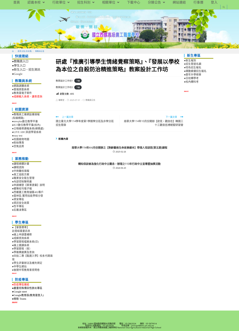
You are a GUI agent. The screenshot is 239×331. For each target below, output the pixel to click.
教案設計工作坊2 (64, 87)
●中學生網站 (19, 266)
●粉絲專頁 (18, 142)
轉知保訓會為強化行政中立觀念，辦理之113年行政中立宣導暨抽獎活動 (119, 164)
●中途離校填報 (20, 170)
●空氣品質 (18, 146)
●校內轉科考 (191, 81)
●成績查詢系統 (20, 238)
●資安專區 (18, 199)
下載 (78, 81)
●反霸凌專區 (19, 209)
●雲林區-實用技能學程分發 (27, 195)
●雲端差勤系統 (20, 89)
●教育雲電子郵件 (22, 93)
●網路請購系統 (20, 85)
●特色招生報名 (192, 67)
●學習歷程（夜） (22, 248)
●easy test (17, 135)
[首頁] (13, 51)
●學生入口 (19, 65)
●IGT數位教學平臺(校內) (26, 125)
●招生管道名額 (192, 63)
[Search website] (223, 7)
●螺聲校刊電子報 (22, 188)
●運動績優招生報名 (195, 71)
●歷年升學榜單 (192, 74)
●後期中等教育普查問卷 (26, 270)
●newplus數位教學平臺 (25, 121)
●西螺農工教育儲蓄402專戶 (28, 192)
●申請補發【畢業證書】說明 (28, 185)
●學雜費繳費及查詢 (23, 252)
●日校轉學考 (191, 78)
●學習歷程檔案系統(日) (25, 241)
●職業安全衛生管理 (23, 178)
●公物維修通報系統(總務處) (28, 128)
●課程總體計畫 (20, 163)
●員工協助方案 (20, 174)
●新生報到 (190, 60)
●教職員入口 (20, 61)
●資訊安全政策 (20, 202)
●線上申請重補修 (22, 234)
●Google (17, 73)
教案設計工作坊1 (64, 80)
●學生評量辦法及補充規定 (27, 263)
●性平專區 (18, 206)
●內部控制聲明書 (22, 181)
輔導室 (61, 100)
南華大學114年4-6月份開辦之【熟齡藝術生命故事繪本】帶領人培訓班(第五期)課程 (119, 147)
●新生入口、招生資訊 (26, 69)
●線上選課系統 (20, 245)
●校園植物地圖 (20, 139)
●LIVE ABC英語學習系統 (26, 132)
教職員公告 (90, 100)
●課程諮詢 (18, 167)
